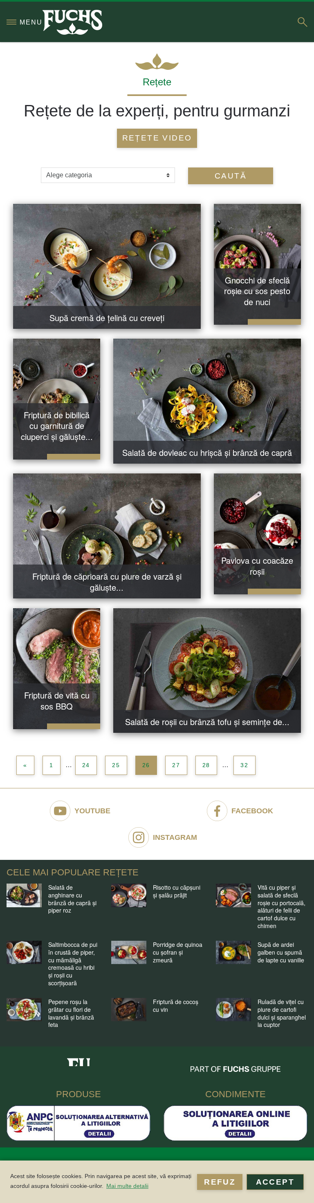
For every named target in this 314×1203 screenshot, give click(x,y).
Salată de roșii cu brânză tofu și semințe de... (207, 722)
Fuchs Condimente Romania (78, 1059)
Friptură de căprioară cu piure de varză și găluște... (107, 581)
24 (86, 765)
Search (302, 22)
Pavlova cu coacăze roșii (257, 565)
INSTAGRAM (175, 837)
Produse (78, 1094)
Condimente (235, 1094)
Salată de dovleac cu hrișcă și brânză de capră (207, 452)
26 (146, 765)
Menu (31, 22)
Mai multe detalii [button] (127, 1186)
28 (206, 765)
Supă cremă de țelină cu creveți (106, 318)
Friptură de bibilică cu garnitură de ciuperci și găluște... (57, 425)
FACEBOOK (252, 811)
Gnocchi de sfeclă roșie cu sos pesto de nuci (257, 291)
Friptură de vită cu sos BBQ (57, 700)
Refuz (220, 1182)
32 (244, 765)
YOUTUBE (92, 811)
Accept (275, 1182)
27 (176, 765)
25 (116, 765)
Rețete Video (157, 138)
